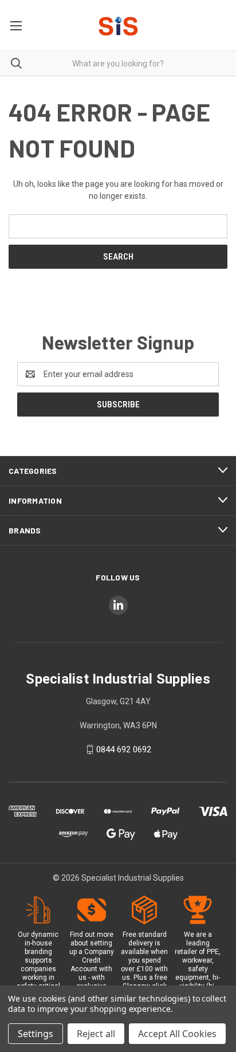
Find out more (91, 935)
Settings (35, 1033)
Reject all (96, 1033)
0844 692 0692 (123, 749)
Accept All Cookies (177, 1033)
